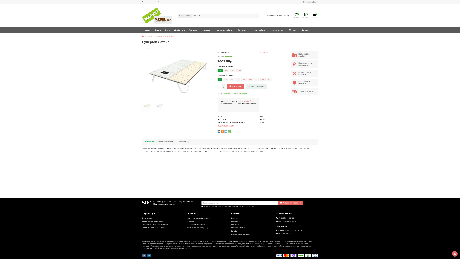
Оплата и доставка (148, 2)
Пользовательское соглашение (155, 224)
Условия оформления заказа (154, 228)
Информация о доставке (152, 221)
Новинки (190, 221)
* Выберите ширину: (226, 75)
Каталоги (235, 214)
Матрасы (206, 30)
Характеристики (166, 142)
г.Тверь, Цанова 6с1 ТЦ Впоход (291, 230)
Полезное (192, 214)
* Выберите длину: (225, 66)
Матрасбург (265, 52)
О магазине (147, 218)
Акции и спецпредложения (198, 218)
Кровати (147, 30)
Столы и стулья (277, 30)
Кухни (167, 30)
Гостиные (193, 30)
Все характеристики (226, 125)
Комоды (234, 221)
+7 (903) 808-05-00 (275, 15)
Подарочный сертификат (197, 224)
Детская (305, 30)
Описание (149, 142)
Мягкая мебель (258, 30)
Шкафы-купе (179, 30)
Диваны (158, 30)
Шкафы (234, 231)
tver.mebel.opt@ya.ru (287, 221)
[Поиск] (256, 16)
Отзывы (183, 142)
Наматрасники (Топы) (165, 36)
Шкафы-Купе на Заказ (240, 234)
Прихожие (242, 30)
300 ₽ (248, 101)
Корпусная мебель (224, 30)
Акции (295, 30)
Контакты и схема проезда (167, 2)
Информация (148, 214)
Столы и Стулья (238, 228)
